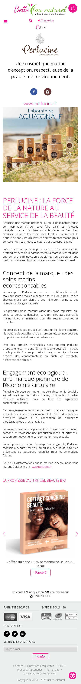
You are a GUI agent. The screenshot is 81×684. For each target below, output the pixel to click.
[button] (4, 534)
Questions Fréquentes (40, 666)
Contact (18, 666)
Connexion (47, 20)
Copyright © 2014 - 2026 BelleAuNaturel (40, 680)
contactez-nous (59, 592)
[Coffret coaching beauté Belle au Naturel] (40, 522)
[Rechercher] (30, 20)
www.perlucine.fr (40, 103)
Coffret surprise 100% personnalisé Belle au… (40, 562)
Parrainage (53, 669)
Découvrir (40, 572)
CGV (60, 666)
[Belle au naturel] (40, 9)
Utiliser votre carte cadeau (40, 673)
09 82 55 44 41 (43, 596)
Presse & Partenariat (29, 669)
